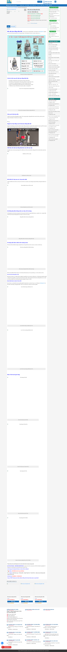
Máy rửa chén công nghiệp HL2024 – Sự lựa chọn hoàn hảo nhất (54, 117)
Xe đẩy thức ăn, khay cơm (54, 95)
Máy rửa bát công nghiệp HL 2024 (54, 58)
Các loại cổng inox (52, 46)
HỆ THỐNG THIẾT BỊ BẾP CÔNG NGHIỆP (54, 53)
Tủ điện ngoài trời (52, 90)
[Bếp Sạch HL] (11, 2)
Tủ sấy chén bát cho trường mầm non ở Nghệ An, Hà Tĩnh (54, 126)
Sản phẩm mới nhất (52, 73)
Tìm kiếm (39, 1)
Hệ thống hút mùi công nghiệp (53, 50)
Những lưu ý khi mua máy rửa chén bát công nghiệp (53, 121)
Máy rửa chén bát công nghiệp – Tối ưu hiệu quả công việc (54, 130)
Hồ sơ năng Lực (33, 5)
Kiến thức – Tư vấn (44, 5)
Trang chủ (22, 5)
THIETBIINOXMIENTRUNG (19, 565)
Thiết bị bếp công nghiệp (52, 100)
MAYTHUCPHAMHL (10, 565)
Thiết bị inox (51, 75)
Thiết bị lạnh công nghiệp (54, 76)
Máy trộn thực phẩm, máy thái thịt (54, 61)
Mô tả (8, 26)
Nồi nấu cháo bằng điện (53, 65)
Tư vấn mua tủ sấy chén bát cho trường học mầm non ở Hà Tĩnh (54, 108)
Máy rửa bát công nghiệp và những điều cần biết (54, 112)
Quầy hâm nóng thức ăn (54, 71)
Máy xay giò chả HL (52, 63)
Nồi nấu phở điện (52, 70)
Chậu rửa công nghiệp (53, 48)
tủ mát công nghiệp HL (53, 92)
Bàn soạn (50, 43)
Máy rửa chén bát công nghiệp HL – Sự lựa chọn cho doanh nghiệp (54, 135)
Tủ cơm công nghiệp (53, 89)
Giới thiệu (27, 5)
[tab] (8, 26)
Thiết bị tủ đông (52, 78)
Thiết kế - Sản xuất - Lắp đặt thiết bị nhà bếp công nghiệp (54, 81)
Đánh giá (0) (13, 26)
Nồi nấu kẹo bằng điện (14, 7)
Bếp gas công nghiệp (53, 44)
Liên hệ (50, 5)
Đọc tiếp (13, 601)
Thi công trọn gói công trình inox (54, 103)
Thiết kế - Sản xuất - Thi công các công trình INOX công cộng (54, 86)
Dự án (38, 5)
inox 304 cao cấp (28, 147)
